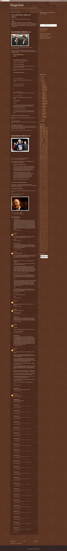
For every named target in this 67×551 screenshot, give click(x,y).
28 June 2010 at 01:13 (17, 424)
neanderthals (41, 229)
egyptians (46, 207)
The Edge (46, 189)
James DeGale (44, 174)
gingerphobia (42, 156)
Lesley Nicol (43, 179)
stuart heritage (45, 244)
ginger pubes (44, 215)
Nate (23, 213)
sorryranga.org (42, 243)
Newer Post (12, 541)
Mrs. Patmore (45, 180)
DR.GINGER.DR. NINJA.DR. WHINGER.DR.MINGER (44, 98)
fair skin (46, 208)
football (41, 210)
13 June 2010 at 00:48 (17, 407)
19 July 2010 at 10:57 (17, 513)
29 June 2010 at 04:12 (17, 429)
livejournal (45, 223)
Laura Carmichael (45, 178)
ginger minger (42, 155)
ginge (40, 212)
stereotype (41, 244)
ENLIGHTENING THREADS (18, 213)
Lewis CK (46, 179)
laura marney (41, 223)
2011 (42, 79)
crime (44, 154)
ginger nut (46, 155)
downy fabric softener (45, 206)
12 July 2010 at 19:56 (17, 474)
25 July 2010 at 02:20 (17, 524)
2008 (42, 121)
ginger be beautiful (45, 212)
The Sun (41, 190)
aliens (45, 195)
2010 (42, 80)
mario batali (46, 224)
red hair (46, 128)
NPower (44, 145)
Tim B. (18, 179)
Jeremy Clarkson (43, 144)
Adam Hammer (45, 161)
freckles (46, 154)
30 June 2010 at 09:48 (17, 435)
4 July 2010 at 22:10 (17, 446)
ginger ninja (44, 214)
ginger (45, 127)
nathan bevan (46, 227)
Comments (43, 257)
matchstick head (42, 225)
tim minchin (44, 159)
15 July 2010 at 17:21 (17, 491)
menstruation (46, 226)
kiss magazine (46, 222)
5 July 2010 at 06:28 (17, 452)
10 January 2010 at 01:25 (17, 332)
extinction (41, 139)
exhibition (44, 208)
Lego (40, 179)
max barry (41, 226)
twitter (47, 249)
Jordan (47, 175)
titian (46, 248)
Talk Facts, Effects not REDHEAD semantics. (45, 104)
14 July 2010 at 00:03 (17, 485)
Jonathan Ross (44, 175)
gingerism (42, 126)
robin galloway (45, 239)
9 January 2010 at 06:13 (17, 321)
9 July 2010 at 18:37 (17, 457)
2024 (42, 76)
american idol (44, 196)
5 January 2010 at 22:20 (17, 306)
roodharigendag (42, 240)
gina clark (46, 211)
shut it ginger (45, 242)
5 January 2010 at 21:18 (17, 240)
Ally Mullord (46, 162)
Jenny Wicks (42, 129)
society (43, 158)
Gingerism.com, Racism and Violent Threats (44, 87)
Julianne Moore (42, 176)
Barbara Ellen (42, 163)
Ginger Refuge (44, 173)
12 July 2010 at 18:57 (17, 463)
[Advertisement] (24, 537)
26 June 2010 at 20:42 (17, 418)
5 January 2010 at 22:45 (17, 313)
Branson (43, 164)
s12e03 (41, 241)
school (41, 136)
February (43, 83)
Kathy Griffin (46, 176)
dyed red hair (42, 207)
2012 (42, 77)
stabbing (47, 243)
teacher (47, 245)
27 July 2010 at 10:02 (17, 530)
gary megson (43, 211)
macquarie (41, 224)
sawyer (44, 241)
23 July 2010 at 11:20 (17, 519)
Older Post (36, 541)
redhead (44, 130)
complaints (41, 154)
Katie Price (41, 177)
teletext (41, 246)
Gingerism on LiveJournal (46, 38)
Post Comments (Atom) (18, 543)
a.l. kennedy (44, 194)
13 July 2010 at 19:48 (17, 480)
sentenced (41, 242)
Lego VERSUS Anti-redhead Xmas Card (44, 117)
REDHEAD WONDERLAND (19, 164)
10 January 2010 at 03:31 (17, 345)
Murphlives (15, 56)
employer (41, 208)
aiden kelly (43, 195)
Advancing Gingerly (42, 162)
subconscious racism (42, 245)
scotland (47, 241)
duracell (46, 148)
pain (47, 232)
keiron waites (41, 222)
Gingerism (17, 5)
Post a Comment (15, 532)
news (44, 229)
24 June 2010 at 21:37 (17, 413)
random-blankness (16, 59)
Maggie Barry (41, 180)
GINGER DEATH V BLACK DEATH (45, 101)
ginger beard (42, 213)
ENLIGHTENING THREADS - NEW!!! (44, 114)
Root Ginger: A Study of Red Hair (44, 146)
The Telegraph (44, 190)
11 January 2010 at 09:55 (17, 396)
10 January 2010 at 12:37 (17, 385)
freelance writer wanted (45, 210)
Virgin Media (41, 192)
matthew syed (46, 225)
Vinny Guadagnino (45, 191)
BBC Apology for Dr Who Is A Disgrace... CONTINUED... (44, 94)
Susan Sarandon (42, 189)
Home (24, 541)
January (43, 84)
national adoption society (44, 228)
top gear (44, 249)
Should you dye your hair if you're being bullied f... (44, 110)
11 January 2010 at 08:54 (17, 390)
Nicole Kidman (44, 181)
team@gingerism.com (43, 30)
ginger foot (41, 214)
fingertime (41, 209)
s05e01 (47, 240)
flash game (44, 209)
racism (47, 139)
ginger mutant (20, 167)
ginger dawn (46, 213)
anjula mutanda (44, 197)
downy (41, 206)
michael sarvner (42, 227)
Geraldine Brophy (42, 172)
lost (47, 223)
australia (46, 138)
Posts (42, 255)
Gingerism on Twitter (45, 35)
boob (14, 78)
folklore (47, 209)
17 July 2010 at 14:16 (17, 502)
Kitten (44, 177)
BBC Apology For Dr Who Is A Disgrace (44, 107)
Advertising (41, 140)
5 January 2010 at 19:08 (17, 230)
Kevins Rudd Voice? (18, 54)
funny (40, 211)
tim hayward (43, 248)
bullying (41, 127)
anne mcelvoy (45, 198)
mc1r (43, 226)
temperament (43, 246)
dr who (43, 148)
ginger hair (43, 132)
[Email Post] (20, 212)
